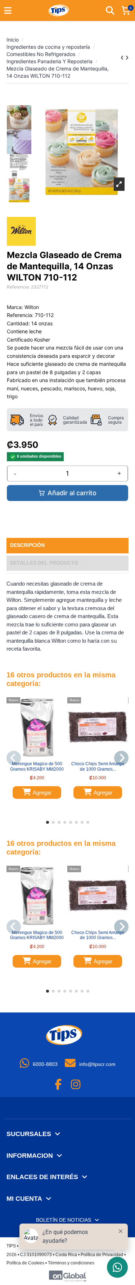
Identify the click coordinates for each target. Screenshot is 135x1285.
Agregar (42, 792)
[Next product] (127, 58)
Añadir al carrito (72, 493)
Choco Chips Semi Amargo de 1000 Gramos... (97, 766)
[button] (47, 822)
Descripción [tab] (27, 545)
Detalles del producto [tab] (44, 563)
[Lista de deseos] (32, 756)
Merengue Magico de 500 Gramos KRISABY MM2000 (37, 766)
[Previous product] (123, 58)
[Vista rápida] (41, 756)
